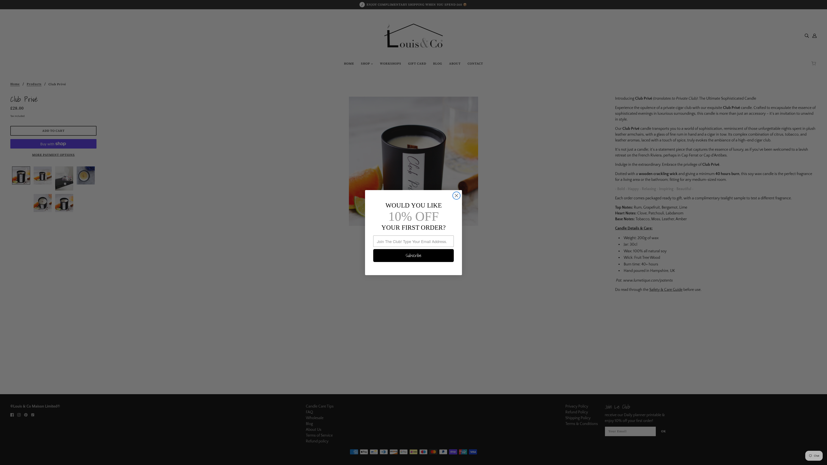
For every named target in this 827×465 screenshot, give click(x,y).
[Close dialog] (456, 195)
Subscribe (413, 255)
